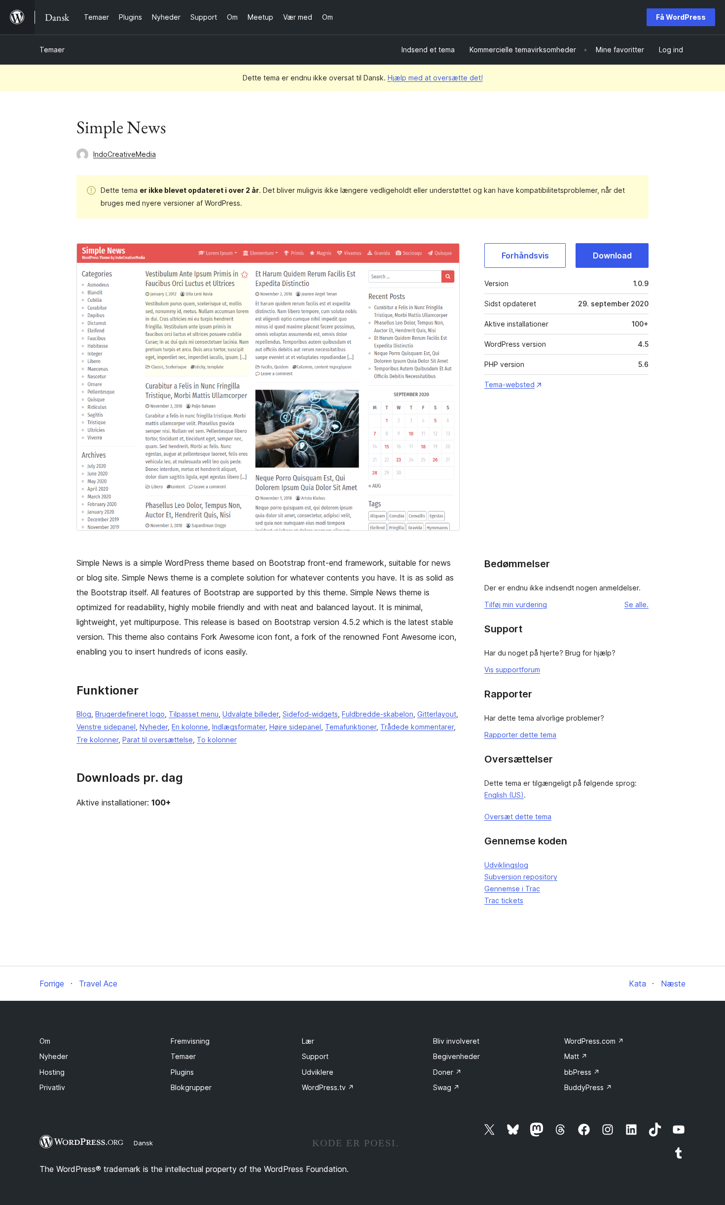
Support (315, 1056)
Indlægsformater (238, 727)
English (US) (504, 795)
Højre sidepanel (295, 727)
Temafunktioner (350, 727)
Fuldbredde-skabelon (377, 714)
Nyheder (154, 727)
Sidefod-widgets (310, 714)
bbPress (582, 1072)
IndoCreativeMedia (124, 154)
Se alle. (636, 604)
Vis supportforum (512, 669)
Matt (575, 1056)
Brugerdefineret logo (130, 714)
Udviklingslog (506, 865)
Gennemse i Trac (512, 888)
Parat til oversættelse (157, 739)
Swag (446, 1087)
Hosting (52, 1072)
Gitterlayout (436, 714)
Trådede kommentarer (417, 727)
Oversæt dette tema (517, 816)
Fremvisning (190, 1041)
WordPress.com (594, 1041)
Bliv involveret (456, 1041)
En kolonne (190, 727)
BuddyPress (588, 1087)
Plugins (182, 1072)
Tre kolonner (97, 739)
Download (612, 255)
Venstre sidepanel (106, 727)
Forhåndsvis (525, 255)
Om (44, 1041)
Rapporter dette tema (520, 734)
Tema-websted (509, 384)
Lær (308, 1041)
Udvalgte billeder (250, 714)
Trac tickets (503, 900)
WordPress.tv (328, 1087)
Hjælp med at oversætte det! (435, 77)
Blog (83, 714)
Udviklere (317, 1072)
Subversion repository (520, 877)
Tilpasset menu (193, 714)
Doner (447, 1072)
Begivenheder (456, 1056)
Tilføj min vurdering (515, 604)
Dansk (143, 1143)
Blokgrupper (191, 1087)
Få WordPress (681, 17)
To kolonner (217, 739)
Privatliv (52, 1087)
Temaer (52, 49)
